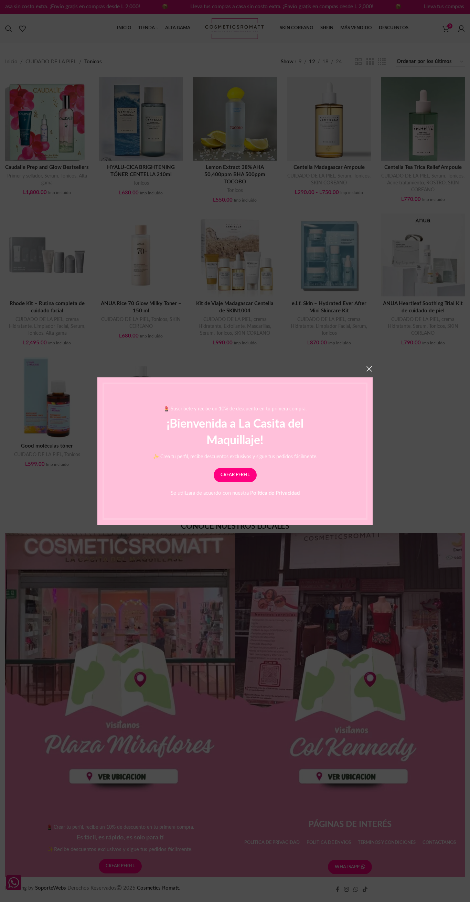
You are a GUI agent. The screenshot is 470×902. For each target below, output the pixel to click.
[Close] (369, 368)
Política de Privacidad (275, 492)
